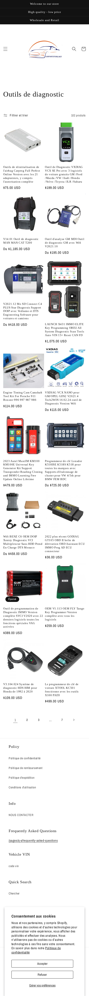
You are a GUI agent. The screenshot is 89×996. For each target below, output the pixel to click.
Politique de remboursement (26, 768)
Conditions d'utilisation (22, 787)
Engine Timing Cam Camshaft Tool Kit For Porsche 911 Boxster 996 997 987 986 (22, 396)
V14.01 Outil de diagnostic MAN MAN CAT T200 (21, 240)
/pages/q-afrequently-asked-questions (33, 840)
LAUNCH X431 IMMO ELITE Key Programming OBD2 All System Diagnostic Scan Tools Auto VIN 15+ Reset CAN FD (64, 330)
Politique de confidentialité (25, 758)
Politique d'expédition (21, 778)
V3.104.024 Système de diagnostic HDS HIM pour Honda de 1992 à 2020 (20, 688)
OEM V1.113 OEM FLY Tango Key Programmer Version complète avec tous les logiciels (64, 614)
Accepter (42, 963)
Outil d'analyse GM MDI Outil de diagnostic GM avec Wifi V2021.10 (64, 242)
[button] (5, 49)
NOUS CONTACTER (21, 815)
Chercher (14, 893)
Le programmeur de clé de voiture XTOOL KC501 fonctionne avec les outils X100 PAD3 (62, 690)
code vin (14, 866)
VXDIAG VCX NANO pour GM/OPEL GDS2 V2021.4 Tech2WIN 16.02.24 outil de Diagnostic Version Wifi (63, 398)
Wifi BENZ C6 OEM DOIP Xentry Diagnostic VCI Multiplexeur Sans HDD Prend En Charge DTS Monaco (23, 542)
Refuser (42, 974)
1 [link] (15, 720)
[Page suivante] (73, 720)
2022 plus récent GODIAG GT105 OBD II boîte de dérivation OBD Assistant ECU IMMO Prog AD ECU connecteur (65, 544)
